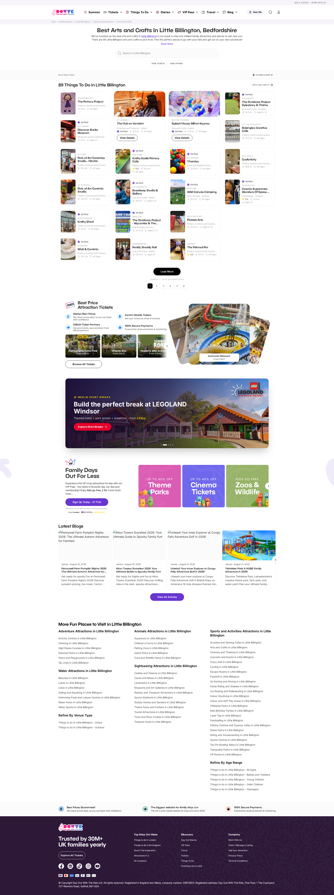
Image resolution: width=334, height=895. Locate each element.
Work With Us (318, 3)
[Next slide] (268, 486)
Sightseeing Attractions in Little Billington (165, 666)
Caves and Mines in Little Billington (154, 677)
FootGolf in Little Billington (224, 676)
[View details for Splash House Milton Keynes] (194, 117)
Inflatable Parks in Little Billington (229, 705)
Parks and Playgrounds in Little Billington (81, 657)
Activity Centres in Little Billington (77, 638)
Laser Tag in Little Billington (225, 715)
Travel (210, 12)
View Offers (176, 63)
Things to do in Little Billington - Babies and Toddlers (240, 774)
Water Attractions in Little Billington (85, 671)
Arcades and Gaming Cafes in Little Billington (235, 642)
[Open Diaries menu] (173, 12)
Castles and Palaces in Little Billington (155, 673)
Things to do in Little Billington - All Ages (233, 769)
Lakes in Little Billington (71, 682)
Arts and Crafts (124, 22)
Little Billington (82, 22)
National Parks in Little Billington (76, 652)
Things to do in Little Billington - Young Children (237, 779)
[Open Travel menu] (218, 12)
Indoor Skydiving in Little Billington (229, 696)
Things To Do (139, 12)
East (53, 22)
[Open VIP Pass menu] (197, 12)
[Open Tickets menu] (121, 12)
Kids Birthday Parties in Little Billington (232, 710)
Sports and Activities (103, 22)
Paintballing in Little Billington (226, 720)
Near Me (257, 12)
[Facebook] (61, 866)
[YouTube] (97, 866)
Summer (94, 12)
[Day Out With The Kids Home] (62, 12)
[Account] (279, 12)
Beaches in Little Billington (73, 677)
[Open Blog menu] (236, 12)
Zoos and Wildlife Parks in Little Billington (157, 657)
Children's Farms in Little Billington (153, 643)
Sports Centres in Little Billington (228, 739)
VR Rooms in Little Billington (226, 754)
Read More (167, 43)
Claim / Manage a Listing (240, 845)
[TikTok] (79, 866)
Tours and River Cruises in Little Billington (157, 716)
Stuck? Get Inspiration (145, 850)
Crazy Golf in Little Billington (226, 661)
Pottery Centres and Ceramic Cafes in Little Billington (240, 725)
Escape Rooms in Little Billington (228, 671)
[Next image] (161, 104)
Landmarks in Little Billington (150, 682)
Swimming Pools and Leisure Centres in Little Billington (89, 697)
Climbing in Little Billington (73, 643)
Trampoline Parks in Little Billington (230, 749)
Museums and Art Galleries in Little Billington (159, 687)
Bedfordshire (65, 22)
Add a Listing (301, 3)
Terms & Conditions (238, 861)
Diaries (165, 12)
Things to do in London (145, 840)
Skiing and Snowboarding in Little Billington (234, 734)
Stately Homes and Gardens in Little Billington (160, 702)
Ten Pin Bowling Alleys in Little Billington (232, 744)
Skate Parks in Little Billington (227, 730)
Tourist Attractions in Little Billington (154, 712)
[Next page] (183, 286)
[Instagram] (88, 866)
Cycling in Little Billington (224, 666)
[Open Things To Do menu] (151, 12)
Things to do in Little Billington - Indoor (80, 722)
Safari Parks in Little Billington (151, 652)
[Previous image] (118, 104)
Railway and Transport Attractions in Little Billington (163, 692)
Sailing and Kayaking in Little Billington (80, 692)
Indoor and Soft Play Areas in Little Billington (235, 700)
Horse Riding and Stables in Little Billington (234, 686)
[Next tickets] (167, 345)
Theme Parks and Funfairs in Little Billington (159, 707)
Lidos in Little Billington (71, 687)
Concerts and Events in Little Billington (232, 657)
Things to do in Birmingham (147, 845)
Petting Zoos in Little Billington (151, 648)
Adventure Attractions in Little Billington (88, 631)
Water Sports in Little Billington (75, 707)
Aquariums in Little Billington (150, 638)
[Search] (270, 12)
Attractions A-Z (141, 855)
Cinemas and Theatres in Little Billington (233, 652)
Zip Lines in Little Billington (73, 662)
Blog (230, 12)
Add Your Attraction (238, 850)
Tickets (113, 12)
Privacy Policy (235, 855)
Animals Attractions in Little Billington (162, 631)
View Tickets (158, 63)
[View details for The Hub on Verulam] (139, 117)
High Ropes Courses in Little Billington (79, 648)
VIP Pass (188, 12)
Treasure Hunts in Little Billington (152, 721)
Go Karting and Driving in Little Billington (233, 681)
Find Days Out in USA (191, 866)
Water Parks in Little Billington (75, 702)
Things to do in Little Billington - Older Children (236, 784)
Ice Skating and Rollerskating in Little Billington (236, 691)
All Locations (140, 861)
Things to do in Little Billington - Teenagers (234, 789)
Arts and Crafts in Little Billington (228, 647)
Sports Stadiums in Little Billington (153, 697)
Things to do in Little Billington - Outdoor (81, 727)
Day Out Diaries (189, 840)
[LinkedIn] (70, 866)
